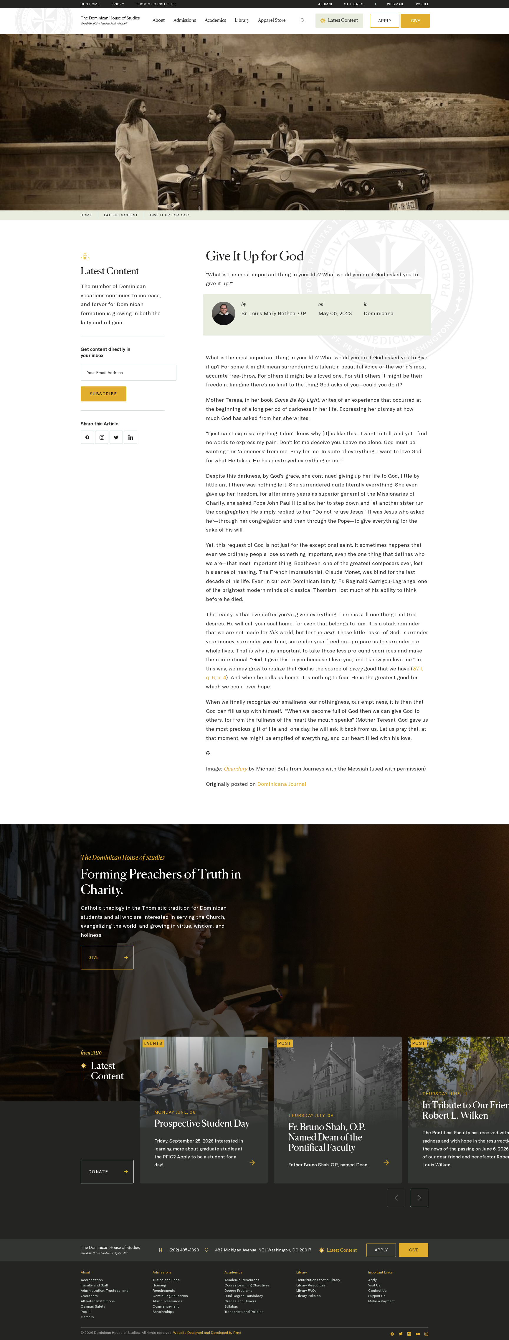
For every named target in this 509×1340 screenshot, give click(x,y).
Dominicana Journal (281, 784)
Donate (98, 1171)
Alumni (325, 4)
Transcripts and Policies (244, 1312)
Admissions (184, 20)
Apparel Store (272, 20)
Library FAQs (306, 1290)
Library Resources (311, 1285)
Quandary (235, 769)
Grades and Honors (240, 1301)
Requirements (164, 1290)
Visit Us (374, 1285)
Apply (384, 20)
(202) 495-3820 (184, 1250)
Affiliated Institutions (98, 1301)
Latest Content (121, 215)
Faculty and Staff (94, 1285)
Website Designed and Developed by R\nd (207, 1333)
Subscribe (103, 393)
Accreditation (92, 1280)
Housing (159, 1285)
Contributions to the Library (318, 1280)
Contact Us (377, 1290)
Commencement (166, 1306)
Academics (215, 20)
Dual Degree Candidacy (243, 1296)
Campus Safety (93, 1306)
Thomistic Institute (156, 4)
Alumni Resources (167, 1301)
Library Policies (308, 1296)
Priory (118, 4)
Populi (422, 4)
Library (242, 20)
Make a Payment (381, 1301)
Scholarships (163, 1312)
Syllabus (231, 1306)
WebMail (395, 4)
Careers (87, 1317)
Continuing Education (170, 1296)
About (159, 20)
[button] (419, 1198)
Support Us (377, 1296)
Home (86, 215)
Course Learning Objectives (247, 1285)
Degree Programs (238, 1290)
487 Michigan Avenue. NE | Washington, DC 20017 (263, 1250)
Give (415, 20)
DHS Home (90, 4)
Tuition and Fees (166, 1280)
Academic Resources (242, 1280)
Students (353, 4)
